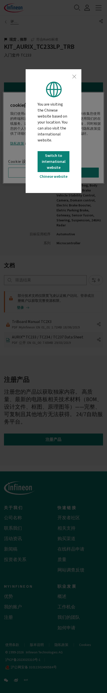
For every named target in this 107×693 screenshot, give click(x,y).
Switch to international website (53, 161)
